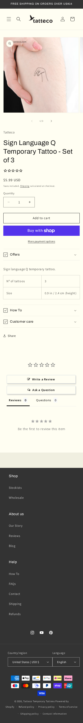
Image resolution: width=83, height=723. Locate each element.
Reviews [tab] (15, 400)
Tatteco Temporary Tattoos (39, 701)
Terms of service (68, 706)
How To (14, 574)
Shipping (24, 186)
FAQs (12, 584)
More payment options (41, 241)
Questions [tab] (43, 400)
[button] (9, 19)
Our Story (15, 526)
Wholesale (16, 498)
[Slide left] (32, 121)
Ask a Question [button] (43, 390)
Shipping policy (29, 713)
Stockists (15, 488)
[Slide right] (51, 121)
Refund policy (26, 706)
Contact (14, 594)
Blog (12, 546)
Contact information (55, 713)
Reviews (14, 536)
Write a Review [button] (43, 379)
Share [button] (12, 336)
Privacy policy (46, 706)
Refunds (15, 614)
